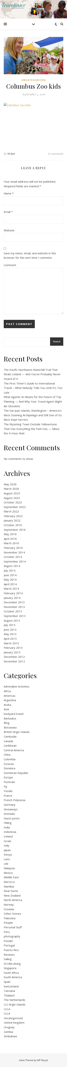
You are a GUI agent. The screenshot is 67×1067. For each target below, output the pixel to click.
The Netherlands (14, 1000)
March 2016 (11, 543)
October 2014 (13, 557)
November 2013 (14, 607)
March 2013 (11, 643)
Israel (7, 841)
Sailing (8, 959)
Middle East (11, 877)
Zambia (8, 1032)
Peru (7, 932)
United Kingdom (14, 1022)
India (7, 827)
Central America (14, 750)
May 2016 (10, 534)
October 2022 (13, 502)
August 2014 (12, 566)
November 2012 (14, 661)
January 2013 (12, 652)
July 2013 (9, 625)
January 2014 (12, 598)
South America (13, 977)
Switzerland (11, 986)
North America (13, 900)
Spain (7, 982)
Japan (7, 850)
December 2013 (14, 602)
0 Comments (55, 153)
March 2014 (11, 588)
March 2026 (11, 488)
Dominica (9, 768)
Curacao (9, 764)
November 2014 (14, 552)
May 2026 (10, 484)
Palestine (10, 918)
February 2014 (13, 593)
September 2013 (15, 616)
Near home (11, 891)
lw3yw (11, 153)
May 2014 (10, 579)
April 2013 (10, 638)
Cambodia (10, 736)
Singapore (10, 968)
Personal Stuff (13, 927)
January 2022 (12, 520)
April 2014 (10, 584)
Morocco (9, 882)
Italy (6, 845)
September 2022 (15, 507)
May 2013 (10, 634)
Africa (7, 691)
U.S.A (7, 1009)
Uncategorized (33, 80)
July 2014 (9, 570)
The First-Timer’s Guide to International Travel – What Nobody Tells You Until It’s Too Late (33, 388)
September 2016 (15, 529)
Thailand (9, 995)
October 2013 (13, 611)
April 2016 (10, 539)
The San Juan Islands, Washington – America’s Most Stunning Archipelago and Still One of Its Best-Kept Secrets (33, 415)
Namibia (9, 886)
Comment (10, 265)
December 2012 (14, 657)
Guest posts (12, 818)
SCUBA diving (12, 963)
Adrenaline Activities (16, 686)
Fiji (5, 786)
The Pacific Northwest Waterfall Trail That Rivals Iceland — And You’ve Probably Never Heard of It (32, 374)
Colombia (9, 759)
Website (9, 230)
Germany (9, 804)
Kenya (8, 854)
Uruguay (9, 1027)
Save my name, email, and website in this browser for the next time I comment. (30, 255)
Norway (9, 904)
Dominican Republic (16, 773)
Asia (6, 709)
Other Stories (12, 913)
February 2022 (13, 516)
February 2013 (13, 647)
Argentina (10, 700)
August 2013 (12, 620)
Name (9, 193)
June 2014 (10, 575)
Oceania (9, 909)
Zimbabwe (10, 1036)
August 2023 (12, 498)
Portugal (9, 945)
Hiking (8, 823)
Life (6, 864)
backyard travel (13, 714)
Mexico (8, 873)
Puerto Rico (11, 950)
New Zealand (12, 895)
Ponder (8, 941)
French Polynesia (14, 800)
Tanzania (9, 991)
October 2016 (13, 525)
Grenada (9, 813)
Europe (8, 777)
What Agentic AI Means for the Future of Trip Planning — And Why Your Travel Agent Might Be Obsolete (33, 401)
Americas (9, 695)
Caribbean (10, 745)
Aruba (7, 705)
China (7, 754)
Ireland (8, 836)
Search (56, 341)
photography (12, 936)
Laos (7, 859)
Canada (8, 741)
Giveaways (11, 809)
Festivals (9, 782)
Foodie (8, 791)
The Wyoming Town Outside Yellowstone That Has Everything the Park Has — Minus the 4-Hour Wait (32, 428)
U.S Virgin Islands (14, 1004)
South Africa (11, 972)
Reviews (9, 954)
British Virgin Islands (17, 732)
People (8, 922)
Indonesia (10, 832)
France (8, 795)
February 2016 (13, 548)
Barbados (10, 718)
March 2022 (11, 511)
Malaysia (9, 868)
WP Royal (42, 1060)
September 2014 (15, 561)
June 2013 (10, 629)
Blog (6, 723)
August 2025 (12, 493)
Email (8, 212)
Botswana (10, 727)
